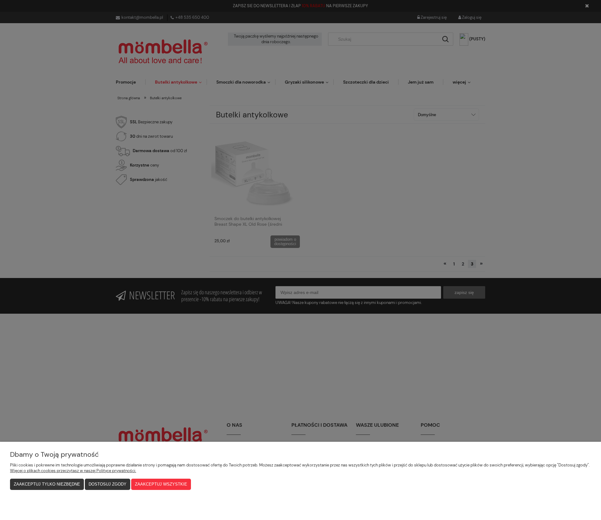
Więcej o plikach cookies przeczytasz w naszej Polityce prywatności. (73, 470)
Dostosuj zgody (107, 484)
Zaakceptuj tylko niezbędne (47, 484)
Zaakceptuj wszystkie (161, 484)
